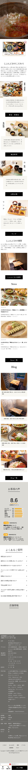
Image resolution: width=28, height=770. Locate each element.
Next (24, 261)
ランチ (14, 234)
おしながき (11, 745)
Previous (2, 261)
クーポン (24, 745)
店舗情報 (11, 747)
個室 (18, 745)
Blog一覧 (14, 478)
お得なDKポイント (14, 764)
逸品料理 (14, 154)
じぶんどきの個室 (14, 277)
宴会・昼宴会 (14, 115)
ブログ (17, 747)
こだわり (4, 745)
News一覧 (14, 360)
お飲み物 (14, 194)
